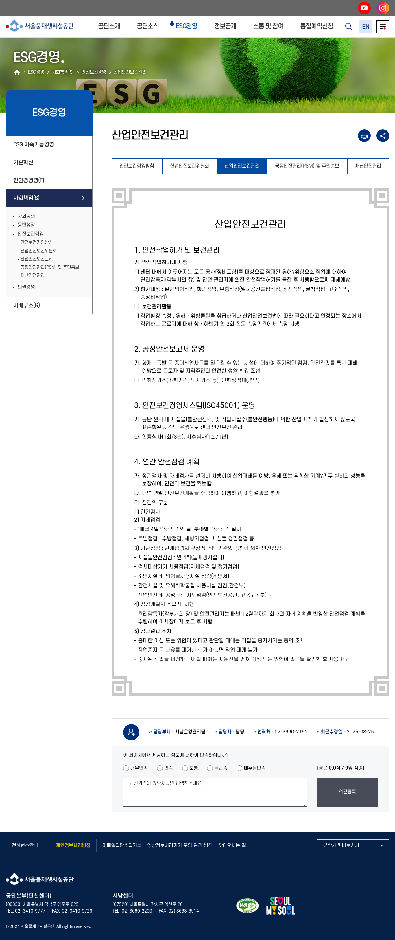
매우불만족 (254, 768)
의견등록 (347, 791)
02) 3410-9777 (30, 911)
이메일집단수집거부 (121, 845)
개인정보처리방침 (73, 845)
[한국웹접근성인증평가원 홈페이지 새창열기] (247, 906)
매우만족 (139, 768)
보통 (193, 768)
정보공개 (225, 26)
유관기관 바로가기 (341, 845)
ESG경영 (187, 26)
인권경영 (26, 287)
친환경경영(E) (28, 180)
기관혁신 (23, 162)
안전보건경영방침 (37, 242)
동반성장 (26, 225)
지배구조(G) (26, 305)
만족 (168, 768)
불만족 (220, 768)
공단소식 (148, 26)
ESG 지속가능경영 (33, 144)
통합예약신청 (316, 26)
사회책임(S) (26, 198)
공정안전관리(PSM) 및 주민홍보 (50, 267)
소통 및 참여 (268, 26)
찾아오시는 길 (232, 845)
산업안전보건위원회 (39, 251)
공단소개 (109, 26)
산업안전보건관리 (37, 259)
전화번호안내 (25, 845)
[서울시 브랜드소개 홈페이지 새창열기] (280, 907)
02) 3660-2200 (137, 911)
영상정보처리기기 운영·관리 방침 (180, 845)
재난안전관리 (33, 275)
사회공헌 (26, 216)
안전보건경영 (31, 234)
